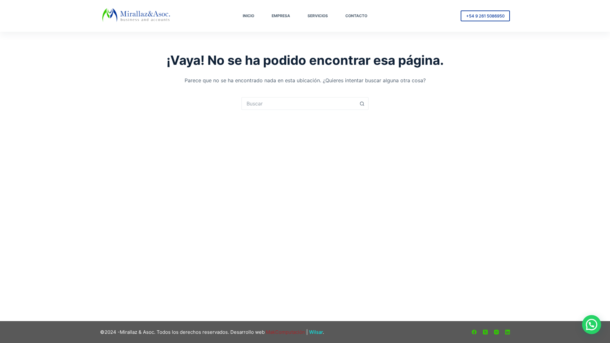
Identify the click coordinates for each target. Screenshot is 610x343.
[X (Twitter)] (485, 332)
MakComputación (285, 332)
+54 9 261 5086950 (485, 15)
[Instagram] (496, 332)
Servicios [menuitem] (318, 15)
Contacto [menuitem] (356, 15)
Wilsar (316, 332)
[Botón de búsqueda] (362, 103)
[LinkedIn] (507, 332)
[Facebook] (474, 332)
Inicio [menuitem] (248, 15)
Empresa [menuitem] (281, 15)
